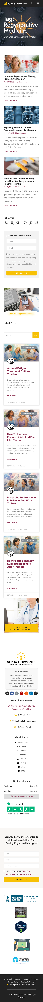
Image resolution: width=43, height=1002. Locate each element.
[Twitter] (25, 223)
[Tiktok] (17, 693)
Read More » (10, 101)
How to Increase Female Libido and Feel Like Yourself (21, 437)
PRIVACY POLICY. (27, 874)
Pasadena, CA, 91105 (21, 709)
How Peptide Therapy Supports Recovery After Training (20, 563)
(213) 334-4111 (24, 715)
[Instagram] (6, 223)
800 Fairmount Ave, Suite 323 (21, 705)
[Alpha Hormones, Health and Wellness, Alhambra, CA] (21, 898)
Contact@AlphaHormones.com (24, 721)
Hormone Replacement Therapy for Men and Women (20, 77)
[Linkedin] (37, 223)
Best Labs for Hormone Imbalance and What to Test (21, 500)
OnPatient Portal (24, 727)
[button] (37, 3)
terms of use (16, 260)
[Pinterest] (18, 223)
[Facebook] (12, 223)
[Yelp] (31, 223)
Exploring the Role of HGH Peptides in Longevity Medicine (20, 128)
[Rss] (26, 693)
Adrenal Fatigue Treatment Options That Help (18, 371)
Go (36, 335)
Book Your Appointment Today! (21, 313)
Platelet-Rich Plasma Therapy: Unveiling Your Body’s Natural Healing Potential (19, 181)
